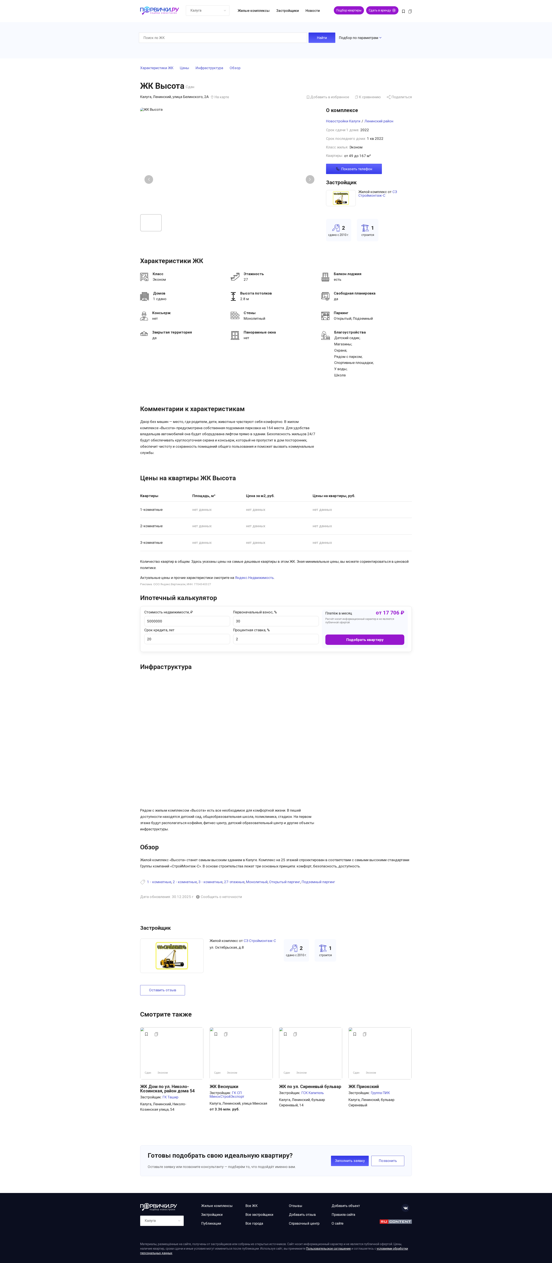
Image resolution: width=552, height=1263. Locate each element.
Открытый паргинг (284, 882)
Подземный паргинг (318, 882)
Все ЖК (251, 1206)
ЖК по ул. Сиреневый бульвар (310, 1086)
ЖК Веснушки (224, 1086)
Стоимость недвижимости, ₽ (168, 612)
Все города (254, 1223)
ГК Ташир (170, 1097)
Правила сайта (343, 1215)
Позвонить (388, 1161)
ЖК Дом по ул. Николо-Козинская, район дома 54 (167, 1088)
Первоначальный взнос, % (255, 612)
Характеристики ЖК (156, 68)
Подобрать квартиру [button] (365, 640)
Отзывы (295, 1206)
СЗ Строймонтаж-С (377, 194)
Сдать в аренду (381, 10)
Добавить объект (346, 1206)
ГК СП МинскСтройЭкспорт (227, 1095)
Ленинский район (378, 121)
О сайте (337, 1223)
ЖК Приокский (363, 1086)
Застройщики (287, 11)
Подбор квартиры (348, 10)
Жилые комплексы (254, 11)
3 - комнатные (210, 882)
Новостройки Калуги (343, 121)
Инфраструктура (209, 68)
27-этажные (234, 882)
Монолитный (257, 882)
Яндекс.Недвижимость (254, 577)
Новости (313, 11)
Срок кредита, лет (159, 630)
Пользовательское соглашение (328, 1248)
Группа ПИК (380, 1093)
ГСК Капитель (312, 1093)
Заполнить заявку (350, 1161)
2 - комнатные (185, 882)
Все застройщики (259, 1215)
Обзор (235, 68)
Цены (184, 68)
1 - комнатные (159, 882)
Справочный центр (304, 1223)
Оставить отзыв (162, 990)
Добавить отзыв (302, 1215)
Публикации (211, 1223)
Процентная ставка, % (251, 630)
